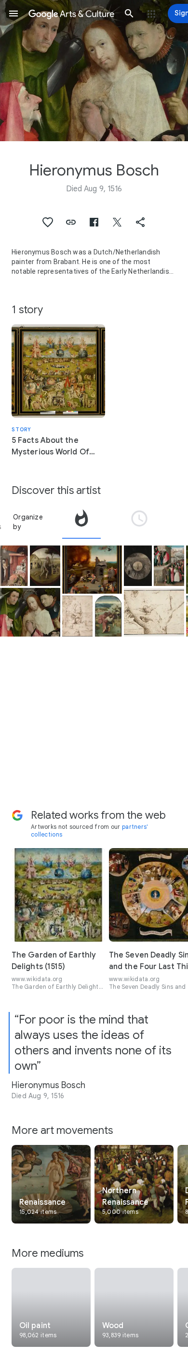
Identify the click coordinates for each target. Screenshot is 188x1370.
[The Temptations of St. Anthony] (92, 569)
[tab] (81, 522)
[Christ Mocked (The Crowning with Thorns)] (30, 612)
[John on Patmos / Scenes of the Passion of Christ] (138, 565)
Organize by (28, 522)
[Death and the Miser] (14, 565)
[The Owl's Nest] (154, 612)
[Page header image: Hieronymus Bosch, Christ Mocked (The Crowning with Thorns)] (94, 70)
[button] (13, 13)
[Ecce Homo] (169, 565)
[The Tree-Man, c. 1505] (77, 616)
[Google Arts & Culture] (71, 13)
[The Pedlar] (45, 565)
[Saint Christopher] (108, 616)
